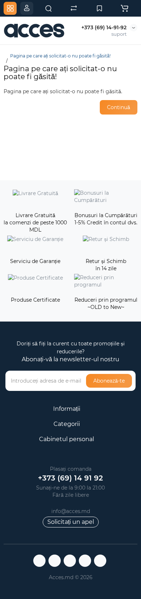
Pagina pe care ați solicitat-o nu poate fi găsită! (60, 56)
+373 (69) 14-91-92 (104, 27)
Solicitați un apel (70, 521)
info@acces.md (70, 511)
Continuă (118, 107)
